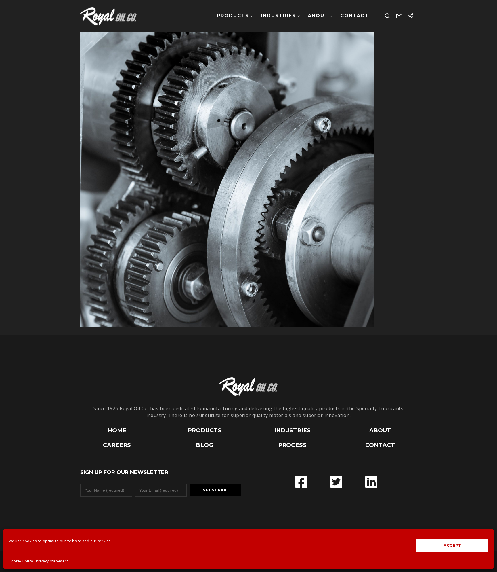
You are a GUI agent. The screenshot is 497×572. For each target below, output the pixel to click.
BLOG (204, 445)
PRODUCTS (204, 430)
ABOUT (380, 430)
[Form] (399, 16)
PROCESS (292, 445)
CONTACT (380, 445)
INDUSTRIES (292, 430)
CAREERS (117, 445)
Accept (452, 545)
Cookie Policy (21, 561)
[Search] (387, 16)
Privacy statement (52, 561)
